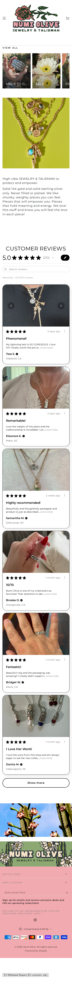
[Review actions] (64, 331)
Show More (46, 348)
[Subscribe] (67, 892)
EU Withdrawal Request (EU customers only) (25, 975)
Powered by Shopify (36, 950)
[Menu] (4, 18)
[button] (53, 258)
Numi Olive (29, 947)
